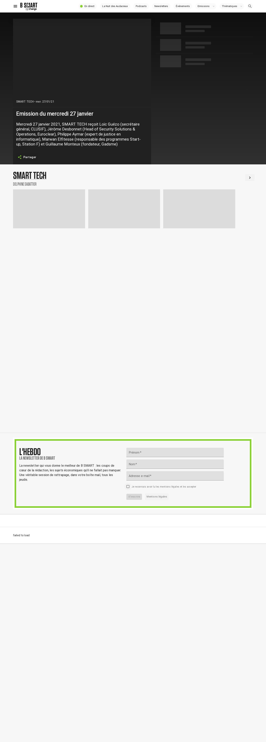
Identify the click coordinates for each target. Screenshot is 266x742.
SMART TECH (25, 101)
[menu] (15, 6)
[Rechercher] (250, 6)
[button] (87, 6)
